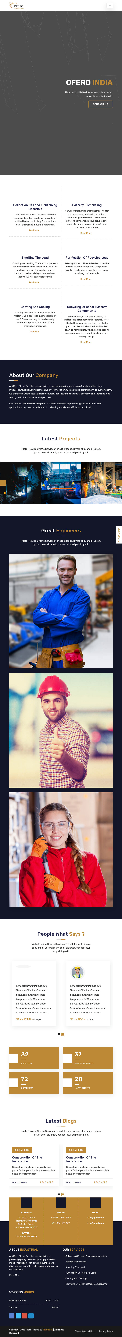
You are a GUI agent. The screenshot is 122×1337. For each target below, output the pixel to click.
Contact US (100, 104)
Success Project (84, 1063)
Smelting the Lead (75, 1267)
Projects (26, 1063)
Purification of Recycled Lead (80, 1272)
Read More (34, 230)
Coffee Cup (27, 1088)
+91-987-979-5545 (61, 1217)
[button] (59, 1034)
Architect (36, 1019)
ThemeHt (48, 1329)
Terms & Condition (84, 1331)
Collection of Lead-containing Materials (86, 1256)
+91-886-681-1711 (61, 1223)
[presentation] (3, 483)
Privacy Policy (106, 1331)
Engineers (92, 1019)
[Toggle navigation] (110, 5)
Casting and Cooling (76, 1278)
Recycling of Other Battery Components (86, 1284)
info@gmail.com (95, 1217)
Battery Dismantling (75, 1261)
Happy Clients (82, 1088)
